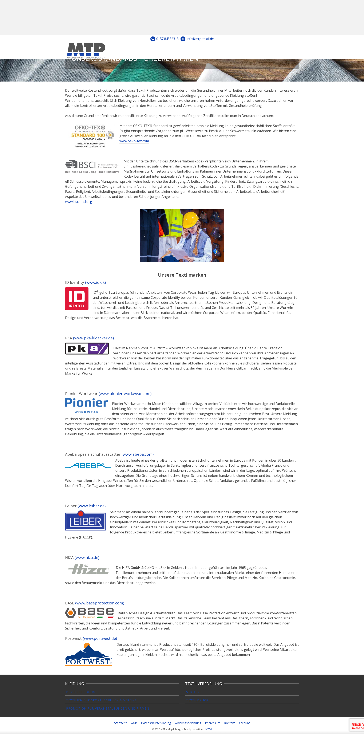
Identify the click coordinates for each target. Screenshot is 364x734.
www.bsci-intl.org (78, 201)
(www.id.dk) (95, 282)
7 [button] (195, 260)
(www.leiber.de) (92, 505)
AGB (134, 723)
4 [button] (179, 260)
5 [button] (184, 260)
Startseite (120, 723)
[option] (182, 235)
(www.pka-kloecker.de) (93, 337)
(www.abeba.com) (138, 454)
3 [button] (174, 260)
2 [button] (169, 260)
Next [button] (220, 235)
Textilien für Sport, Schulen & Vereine (101, 700)
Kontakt (229, 723)
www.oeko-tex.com (134, 141)
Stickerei (194, 692)
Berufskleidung (80, 692)
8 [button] (200, 260)
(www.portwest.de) (100, 638)
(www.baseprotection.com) (99, 602)
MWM (208, 729)
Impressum (212, 723)
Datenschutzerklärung (156, 723)
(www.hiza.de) (87, 557)
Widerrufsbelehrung (188, 723)
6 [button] (189, 260)
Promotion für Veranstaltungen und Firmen (107, 708)
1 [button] (164, 260)
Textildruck (197, 700)
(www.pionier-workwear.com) (125, 393)
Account (244, 723)
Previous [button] (144, 235)
